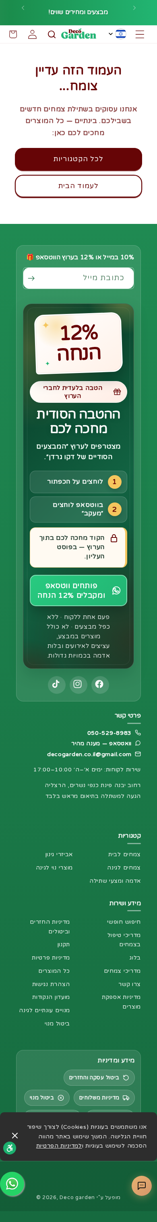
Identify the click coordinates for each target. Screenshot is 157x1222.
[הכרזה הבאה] (23, 12)
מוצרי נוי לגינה (54, 867)
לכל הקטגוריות (79, 159)
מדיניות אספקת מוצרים (121, 1002)
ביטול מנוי (57, 1023)
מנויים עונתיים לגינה (44, 1010)
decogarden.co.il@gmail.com (89, 754)
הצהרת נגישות (51, 984)
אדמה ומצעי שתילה (115, 881)
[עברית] (117, 34)
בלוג (135, 957)
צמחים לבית (124, 854)
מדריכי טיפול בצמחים (124, 940)
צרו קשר (129, 984)
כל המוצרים (54, 971)
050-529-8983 (109, 733)
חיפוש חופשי (124, 922)
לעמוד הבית (78, 186)
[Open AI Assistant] (142, 1186)
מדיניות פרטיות (51, 957)
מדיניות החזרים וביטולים (50, 927)
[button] (140, 34)
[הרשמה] (33, 278)
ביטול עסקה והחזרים (94, 1077)
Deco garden (77, 1197)
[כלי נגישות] (9, 1148)
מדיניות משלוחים (99, 1098)
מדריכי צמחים (122, 971)
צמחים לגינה (124, 867)
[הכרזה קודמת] (134, 12)
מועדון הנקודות (51, 997)
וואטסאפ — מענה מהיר (101, 743)
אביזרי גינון (59, 854)
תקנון (64, 944)
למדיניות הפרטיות (59, 1145)
